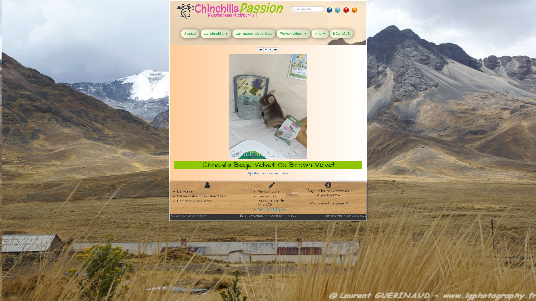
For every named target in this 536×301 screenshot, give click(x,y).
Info (320, 33)
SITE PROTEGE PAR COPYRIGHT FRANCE (270, 216)
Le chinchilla (216, 33)
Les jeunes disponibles (254, 33)
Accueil (190, 33)
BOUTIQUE (341, 33)
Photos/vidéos (293, 33)
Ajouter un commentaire (268, 173)
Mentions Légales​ (272, 209)
